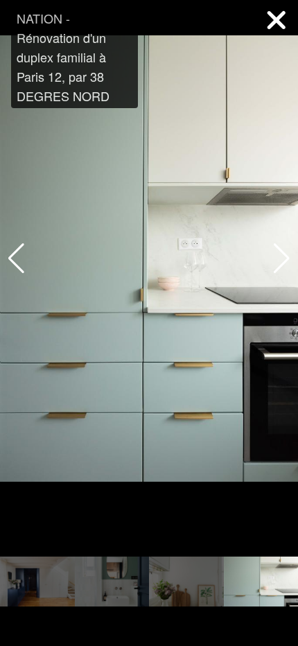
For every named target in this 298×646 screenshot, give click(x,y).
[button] (281, 258)
